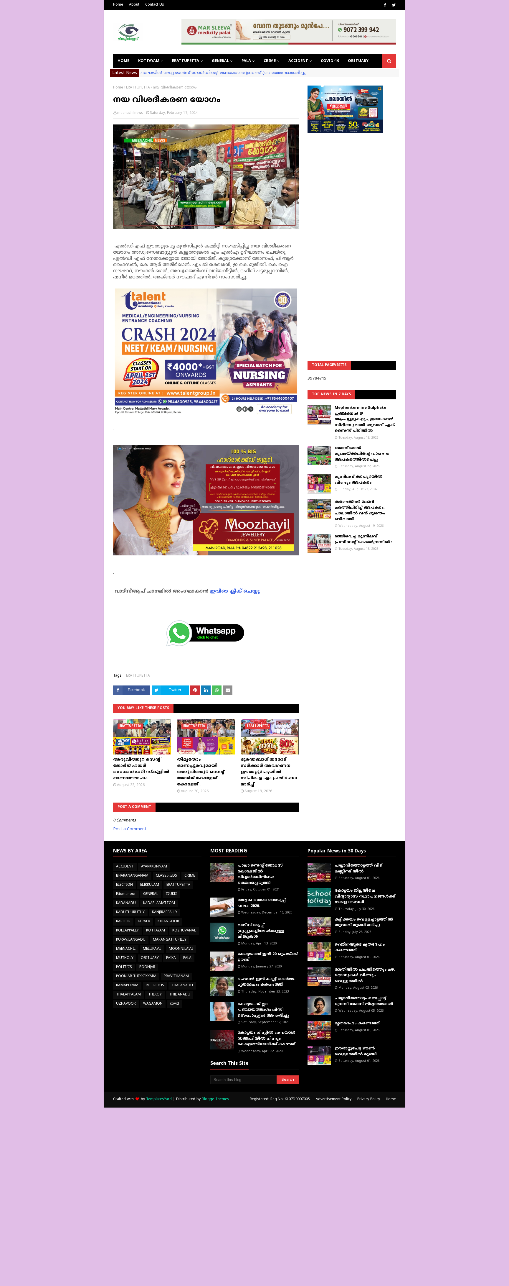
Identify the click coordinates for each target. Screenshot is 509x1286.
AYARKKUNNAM (154, 867)
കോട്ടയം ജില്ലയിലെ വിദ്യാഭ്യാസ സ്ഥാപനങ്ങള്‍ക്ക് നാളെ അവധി (365, 896)
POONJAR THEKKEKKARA (136, 976)
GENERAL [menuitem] (220, 61)
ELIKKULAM (149, 885)
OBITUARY (150, 958)
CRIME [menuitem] (270, 61)
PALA (187, 958)
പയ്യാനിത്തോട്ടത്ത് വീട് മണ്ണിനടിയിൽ (358, 868)
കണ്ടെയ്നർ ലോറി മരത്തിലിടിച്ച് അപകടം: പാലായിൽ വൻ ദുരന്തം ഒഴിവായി (360, 511)
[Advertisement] (352, 231)
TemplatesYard (159, 1099)
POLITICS (124, 967)
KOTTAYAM (155, 931)
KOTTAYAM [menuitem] (148, 61)
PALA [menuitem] (246, 61)
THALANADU (182, 985)
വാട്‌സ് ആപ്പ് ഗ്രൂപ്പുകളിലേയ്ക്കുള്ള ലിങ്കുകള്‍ (260, 931)
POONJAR (147, 967)
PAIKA (171, 958)
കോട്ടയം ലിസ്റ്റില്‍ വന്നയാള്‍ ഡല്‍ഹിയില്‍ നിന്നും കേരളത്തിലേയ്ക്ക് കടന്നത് (266, 1039)
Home (118, 5)
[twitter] (393, 5)
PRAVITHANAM (176, 976)
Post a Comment (129, 829)
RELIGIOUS (155, 985)
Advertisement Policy (333, 1099)
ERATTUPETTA (138, 88)
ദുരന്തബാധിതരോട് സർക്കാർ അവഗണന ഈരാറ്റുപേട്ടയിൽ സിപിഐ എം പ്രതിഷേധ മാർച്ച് (269, 772)
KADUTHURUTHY (130, 912)
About (134, 5)
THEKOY (155, 995)
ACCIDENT (125, 867)
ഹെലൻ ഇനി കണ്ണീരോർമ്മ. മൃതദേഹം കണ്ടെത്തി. (266, 982)
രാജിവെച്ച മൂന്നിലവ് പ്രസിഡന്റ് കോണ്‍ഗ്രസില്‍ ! (363, 539)
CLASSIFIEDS (166, 876)
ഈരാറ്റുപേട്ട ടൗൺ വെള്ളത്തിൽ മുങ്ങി (356, 1051)
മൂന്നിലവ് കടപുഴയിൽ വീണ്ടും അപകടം (358, 480)
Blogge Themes (215, 1099)
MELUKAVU (152, 949)
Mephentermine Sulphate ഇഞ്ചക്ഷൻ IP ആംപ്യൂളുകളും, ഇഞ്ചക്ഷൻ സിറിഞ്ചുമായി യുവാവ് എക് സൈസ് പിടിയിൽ (365, 419)
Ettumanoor (126, 894)
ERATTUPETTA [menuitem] (185, 61)
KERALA (144, 921)
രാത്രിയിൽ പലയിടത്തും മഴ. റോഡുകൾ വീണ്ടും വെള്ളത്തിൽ (365, 975)
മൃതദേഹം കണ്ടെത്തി (358, 1023)
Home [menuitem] (123, 61)
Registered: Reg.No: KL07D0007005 (280, 1099)
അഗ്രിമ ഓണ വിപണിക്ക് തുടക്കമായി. (180, 73)
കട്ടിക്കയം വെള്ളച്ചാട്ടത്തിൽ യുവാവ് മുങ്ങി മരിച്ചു (364, 922)
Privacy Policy (368, 1099)
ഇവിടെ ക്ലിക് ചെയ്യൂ (235, 591)
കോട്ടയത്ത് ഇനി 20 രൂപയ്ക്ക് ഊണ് (267, 957)
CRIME (189, 876)
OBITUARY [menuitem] (358, 61)
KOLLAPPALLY (127, 931)
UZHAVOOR (126, 1004)
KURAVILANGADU (131, 940)
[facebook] (385, 5)
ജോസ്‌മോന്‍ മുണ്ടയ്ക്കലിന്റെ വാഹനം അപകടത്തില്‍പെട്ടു (362, 454)
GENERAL (150, 894)
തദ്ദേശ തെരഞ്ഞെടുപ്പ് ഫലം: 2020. (261, 903)
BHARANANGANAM (132, 876)
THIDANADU (179, 995)
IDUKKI (171, 894)
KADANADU (126, 903)
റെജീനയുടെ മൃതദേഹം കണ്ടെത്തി (360, 947)
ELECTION (124, 885)
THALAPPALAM (128, 995)
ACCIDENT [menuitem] (298, 61)
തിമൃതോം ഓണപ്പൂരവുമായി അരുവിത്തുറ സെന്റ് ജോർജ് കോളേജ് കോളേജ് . (200, 772)
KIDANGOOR (168, 921)
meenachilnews (130, 113)
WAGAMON (153, 1004)
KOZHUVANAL (184, 931)
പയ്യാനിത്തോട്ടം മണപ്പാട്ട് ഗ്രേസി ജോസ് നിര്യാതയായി (364, 1001)
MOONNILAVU (181, 949)
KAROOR (123, 921)
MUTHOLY (124, 958)
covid (174, 1004)
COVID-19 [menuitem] (330, 61)
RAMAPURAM (127, 985)
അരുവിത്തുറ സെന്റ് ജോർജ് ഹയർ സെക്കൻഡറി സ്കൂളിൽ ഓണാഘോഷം (141, 769)
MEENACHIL (125, 949)
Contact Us (154, 5)
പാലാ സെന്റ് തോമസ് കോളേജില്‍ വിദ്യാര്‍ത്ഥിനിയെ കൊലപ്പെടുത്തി (260, 874)
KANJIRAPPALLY (164, 912)
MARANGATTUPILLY (169, 940)
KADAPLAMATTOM (159, 903)
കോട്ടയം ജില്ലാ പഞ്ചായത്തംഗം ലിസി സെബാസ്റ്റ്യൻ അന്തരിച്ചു (263, 1010)
